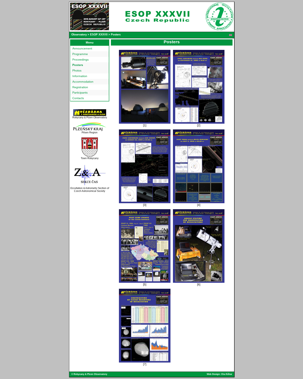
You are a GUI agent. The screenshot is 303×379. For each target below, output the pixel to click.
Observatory (79, 34)
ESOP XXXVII (99, 34)
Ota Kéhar (226, 374)
